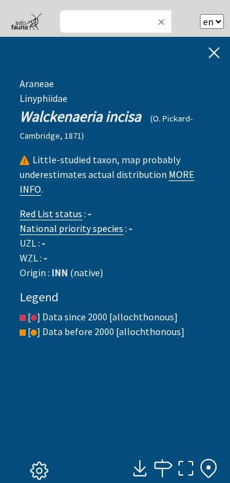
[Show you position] (208, 468)
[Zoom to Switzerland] (186, 468)
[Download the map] (140, 468)
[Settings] (39, 471)
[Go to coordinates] (162, 468)
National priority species (71, 228)
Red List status (51, 213)
